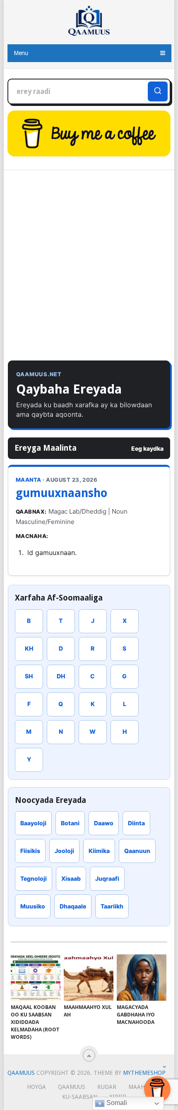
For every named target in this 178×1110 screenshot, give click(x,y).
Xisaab (71, 878)
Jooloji (64, 850)
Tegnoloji (33, 878)
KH (29, 648)
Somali (116, 1102)
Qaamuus (21, 1072)
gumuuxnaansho (61, 493)
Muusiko (32, 906)
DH (61, 676)
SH (29, 676)
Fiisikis (30, 850)
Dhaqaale (73, 906)
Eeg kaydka (147, 448)
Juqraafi (107, 878)
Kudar (106, 1087)
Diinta (136, 822)
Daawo (103, 822)
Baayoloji (33, 822)
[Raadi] (158, 91)
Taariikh (112, 906)
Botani (70, 822)
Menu (21, 53)
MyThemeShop (144, 1072)
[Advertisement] (89, 267)
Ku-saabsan (79, 1096)
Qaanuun (137, 850)
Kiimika (99, 850)
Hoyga (36, 1087)
